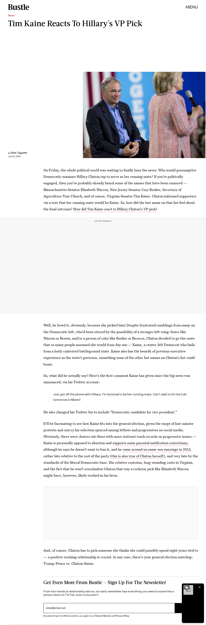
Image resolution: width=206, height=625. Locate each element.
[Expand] (186, 587)
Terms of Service (103, 616)
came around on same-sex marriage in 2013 (156, 449)
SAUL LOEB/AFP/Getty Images (204, 114)
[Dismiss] (199, 587)
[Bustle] (18, 7)
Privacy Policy (122, 616)
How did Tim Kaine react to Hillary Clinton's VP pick (114, 209)
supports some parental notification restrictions (149, 443)
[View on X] (120, 512)
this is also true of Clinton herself (137, 456)
